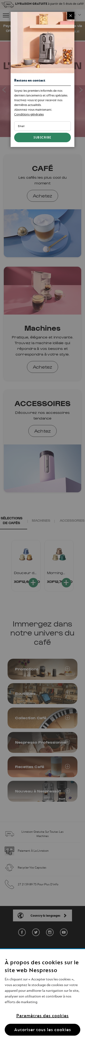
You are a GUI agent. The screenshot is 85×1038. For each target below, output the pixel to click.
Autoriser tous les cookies (42, 1029)
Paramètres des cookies (42, 1015)
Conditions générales (29, 114)
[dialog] (42, 519)
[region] (42, 993)
